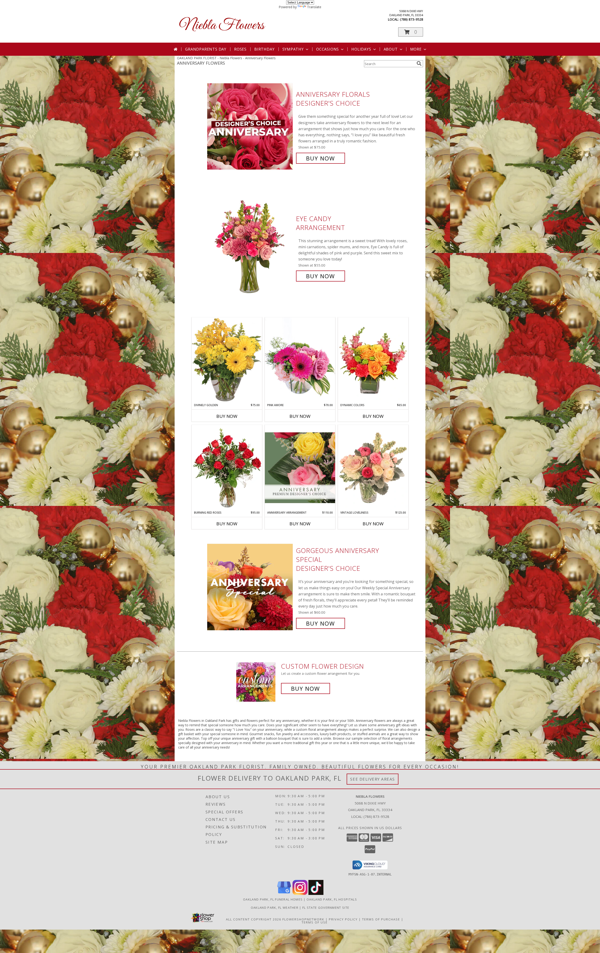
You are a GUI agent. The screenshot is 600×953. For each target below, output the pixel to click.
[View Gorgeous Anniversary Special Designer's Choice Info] (250, 587)
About (391, 49)
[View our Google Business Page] (284, 893)
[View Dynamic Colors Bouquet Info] (373, 360)
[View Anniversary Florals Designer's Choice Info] (250, 126)
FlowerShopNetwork (303, 919)
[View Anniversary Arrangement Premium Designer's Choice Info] (300, 467)
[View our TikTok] (315, 893)
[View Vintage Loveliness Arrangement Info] (373, 467)
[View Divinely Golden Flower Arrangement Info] (227, 360)
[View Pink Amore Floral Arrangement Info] (300, 360)
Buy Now (320, 158)
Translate (314, 7)
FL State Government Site (325, 907)
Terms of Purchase (381, 919)
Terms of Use (315, 922)
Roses (240, 49)
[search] (419, 63)
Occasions (327, 49)
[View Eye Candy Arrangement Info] (250, 247)
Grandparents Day (205, 49)
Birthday (264, 49)
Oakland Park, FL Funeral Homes (273, 899)
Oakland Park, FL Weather (274, 907)
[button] (410, 32)
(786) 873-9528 (411, 19)
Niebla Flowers (221, 25)
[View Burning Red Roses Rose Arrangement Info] (227, 467)
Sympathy (293, 49)
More (416, 49)
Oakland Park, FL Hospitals (332, 899)
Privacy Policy (343, 919)
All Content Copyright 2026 (253, 919)
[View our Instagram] (300, 893)
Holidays (361, 49)
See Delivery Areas (372, 779)
